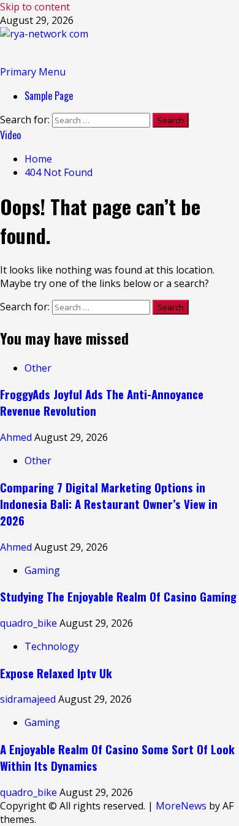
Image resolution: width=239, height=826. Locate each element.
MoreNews (181, 806)
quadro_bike (29, 623)
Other (38, 368)
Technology (52, 646)
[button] (33, 71)
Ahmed (17, 437)
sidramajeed (29, 699)
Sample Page (49, 95)
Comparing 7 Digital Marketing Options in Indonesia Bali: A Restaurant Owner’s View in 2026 (109, 504)
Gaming (42, 570)
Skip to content (35, 6)
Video (10, 135)
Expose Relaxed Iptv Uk (56, 673)
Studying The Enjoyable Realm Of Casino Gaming (118, 596)
